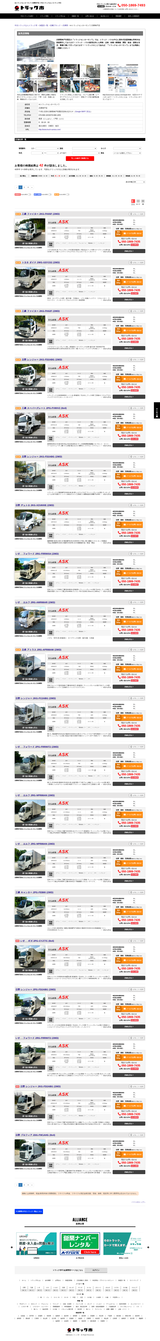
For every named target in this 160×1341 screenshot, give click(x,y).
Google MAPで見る (82, 111)
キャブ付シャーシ (126, 1306)
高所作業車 (122, 1304)
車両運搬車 (67, 1306)
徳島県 (123, 1318)
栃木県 (66, 1316)
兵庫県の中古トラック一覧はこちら (29, 1211)
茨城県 (92, 1316)
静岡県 (19, 1318)
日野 (24, 1287)
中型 (74, 1297)
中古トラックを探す (27, 16)
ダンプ (89, 1304)
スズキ (116, 1287)
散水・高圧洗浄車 (81, 1306)
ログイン (96, 1270)
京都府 (71, 1318)
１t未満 (98, 1297)
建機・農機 (110, 1309)
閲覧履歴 (118, 16)
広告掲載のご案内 (82, 1280)
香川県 (132, 1318)
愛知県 (28, 1318)
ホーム (24, 1280)
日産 (63, 1287)
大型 (81, 1297)
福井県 (63, 1318)
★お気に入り (105, 16)
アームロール (110, 1304)
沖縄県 (102, 1321)
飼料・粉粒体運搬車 (98, 1306)
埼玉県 (101, 1316)
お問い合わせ (89, 16)
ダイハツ (98, 1287)
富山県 (45, 1318)
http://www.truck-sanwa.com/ (50, 129)
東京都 (118, 1316)
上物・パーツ (122, 1309)
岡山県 (106, 1318)
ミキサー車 (24, 1306)
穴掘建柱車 (112, 1306)
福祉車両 (45, 1309)
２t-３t (66, 1297)
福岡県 (58, 1321)
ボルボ (108, 1287)
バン (47, 1297)
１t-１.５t (57, 1297)
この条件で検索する (81, 158)
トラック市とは (60, 16)
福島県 (58, 1316)
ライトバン (98, 1309)
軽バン (88, 1309)
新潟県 (84, 1316)
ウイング (55, 1304)
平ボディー (23, 1304)
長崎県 (75, 1321)
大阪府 (80, 1318)
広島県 (115, 1318)
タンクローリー (136, 1304)
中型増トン (116, 1297)
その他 (125, 1287)
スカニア (134, 1287)
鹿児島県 (93, 1321)
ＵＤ (47, 1287)
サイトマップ (134, 1280)
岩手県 (31, 1316)
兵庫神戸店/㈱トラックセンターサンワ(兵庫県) (28, 247)
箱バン (36, 1309)
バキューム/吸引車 (67, 1309)
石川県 (54, 1318)
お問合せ (58, 1280)
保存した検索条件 (133, 16)
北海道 (23, 1316)
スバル (89, 1287)
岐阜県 (137, 1316)
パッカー (99, 1304)
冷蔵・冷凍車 (67, 1304)
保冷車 (79, 1309)
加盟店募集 (68, 1280)
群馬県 (75, 1316)
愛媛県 (141, 1318)
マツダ (80, 1287)
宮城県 (40, 1316)
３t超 (106, 1297)
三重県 (36, 1318)
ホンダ (71, 1287)
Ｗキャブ (34, 1304)
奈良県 (97, 1318)
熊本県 (84, 1321)
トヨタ (55, 1287)
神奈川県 (128, 1316)
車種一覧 (24, 1290)
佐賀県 (66, 1321)
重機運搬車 (56, 1306)
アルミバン (44, 1304)
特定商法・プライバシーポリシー (103, 1280)
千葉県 (110, 1316)
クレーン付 (79, 1304)
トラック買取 (44, 16)
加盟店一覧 (75, 16)
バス (137, 1306)
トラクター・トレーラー (40, 1306)
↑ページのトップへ (138, 1202)
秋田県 (49, 1316)
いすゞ (39, 1287)
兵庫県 (89, 1318)
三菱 (31, 1287)
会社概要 (48, 1280)
